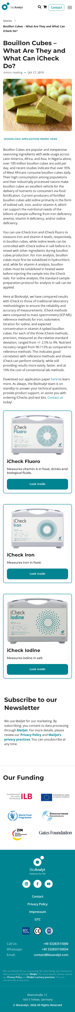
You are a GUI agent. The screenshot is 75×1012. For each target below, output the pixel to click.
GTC (38, 919)
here (54, 379)
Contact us (55, 397)
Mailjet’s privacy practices (41, 977)
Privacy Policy (30, 735)
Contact (37, 896)
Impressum (37, 912)
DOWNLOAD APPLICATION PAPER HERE (30, 138)
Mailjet (22, 730)
